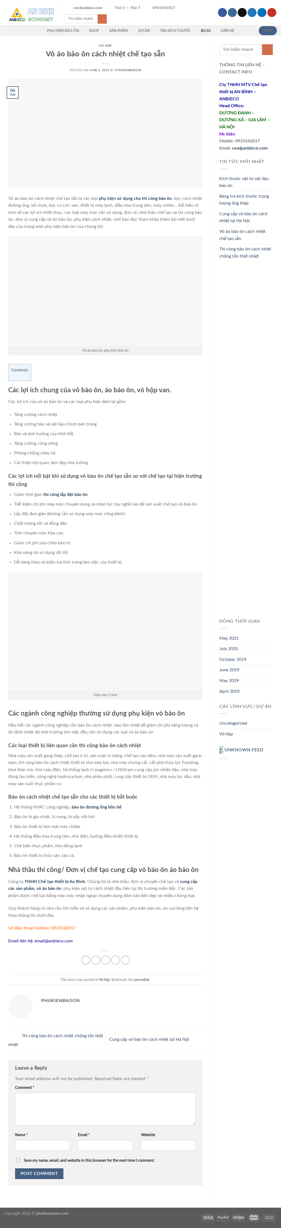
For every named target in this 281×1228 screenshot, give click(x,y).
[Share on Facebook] (85, 960)
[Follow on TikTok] (242, 12)
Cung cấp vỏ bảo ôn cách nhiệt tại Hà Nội (149, 1039)
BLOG (206, 30)
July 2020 (228, 649)
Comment (24, 1088)
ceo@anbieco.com (250, 148)
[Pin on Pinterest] (115, 960)
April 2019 (229, 691)
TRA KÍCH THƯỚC (175, 30)
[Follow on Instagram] (232, 12)
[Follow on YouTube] (271, 12)
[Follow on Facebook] (222, 12)
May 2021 (229, 638)
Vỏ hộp (105, 45)
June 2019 (229, 670)
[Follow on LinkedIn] (261, 12)
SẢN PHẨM (118, 30)
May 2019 (229, 680)
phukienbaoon (128, 70)
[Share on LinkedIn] (125, 960)
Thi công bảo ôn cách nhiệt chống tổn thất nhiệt (245, 252)
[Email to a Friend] (105, 960)
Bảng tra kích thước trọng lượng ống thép (244, 200)
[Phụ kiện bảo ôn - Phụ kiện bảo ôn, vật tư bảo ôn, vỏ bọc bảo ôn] (29, 12)
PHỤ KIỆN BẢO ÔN (63, 30)
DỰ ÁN (144, 30)
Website (148, 1135)
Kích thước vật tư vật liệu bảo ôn (244, 182)
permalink (142, 979)
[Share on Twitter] (95, 960)
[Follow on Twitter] (252, 12)
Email (84, 1135)
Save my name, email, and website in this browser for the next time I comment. (89, 1160)
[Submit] (102, 19)
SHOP (94, 30)
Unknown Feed (243, 750)
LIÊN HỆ (227, 30)
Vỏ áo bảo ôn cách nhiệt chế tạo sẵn (242, 235)
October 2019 (232, 659)
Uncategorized (233, 723)
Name (21, 1135)
